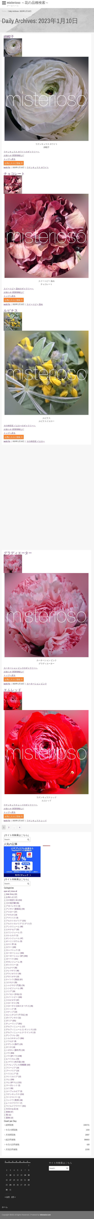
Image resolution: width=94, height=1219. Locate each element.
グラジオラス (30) (13, 973)
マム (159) (10, 1079)
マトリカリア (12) (13, 1076)
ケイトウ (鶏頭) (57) (14, 979)
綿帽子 (9, 36)
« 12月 (7, 1197)
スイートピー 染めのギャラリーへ (19, 288)
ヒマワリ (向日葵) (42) (15, 1061)
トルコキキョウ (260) (15, 1038)
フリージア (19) (12, 1067)
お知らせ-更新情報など (14, 155)
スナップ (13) (11, 1011)
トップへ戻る (9, 159)
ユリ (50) (9, 1088)
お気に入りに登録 (13, 163)
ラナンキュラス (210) (15, 1094)
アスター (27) (11, 911)
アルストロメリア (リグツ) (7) (19, 923)
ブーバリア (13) (12, 1070)
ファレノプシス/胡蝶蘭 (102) (18, 1064)
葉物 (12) (9, 1117)
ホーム (5, 1207)
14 (25, 1175)
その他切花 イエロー (36, 441)
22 (28, 1180)
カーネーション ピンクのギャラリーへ (20, 668)
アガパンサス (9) (13, 906)
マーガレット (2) (13, 1085)
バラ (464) (10, 1053)
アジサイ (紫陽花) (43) (15, 908)
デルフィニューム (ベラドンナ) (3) (20, 1032)
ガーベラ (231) (12, 958)
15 (28, 1175)
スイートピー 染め (35, 304)
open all (7, 891)
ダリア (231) (11, 1020)
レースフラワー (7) (14, 1103)
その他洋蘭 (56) (12, 903)
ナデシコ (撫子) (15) (14, 1044)
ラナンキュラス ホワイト (38, 167)
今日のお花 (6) (12, 1108)
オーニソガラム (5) (14, 941)
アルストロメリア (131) (16, 920)
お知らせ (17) (11, 897)
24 (10, 1184)
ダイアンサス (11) (13, 1017)
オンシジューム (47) (14, 938)
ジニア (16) (10, 991)
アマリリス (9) (12, 917)
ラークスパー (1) (13, 1097)
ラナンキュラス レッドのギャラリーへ (20, 805)
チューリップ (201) (14, 1023)
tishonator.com (45, 1214)
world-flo (7, 167)
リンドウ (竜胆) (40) (14, 1100)
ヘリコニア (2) (12, 1073)
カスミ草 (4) (11, 944)
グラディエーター (18, 553)
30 (6, 1189)
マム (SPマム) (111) (14, 1082)
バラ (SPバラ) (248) (14, 1056)
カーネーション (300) (15, 953)
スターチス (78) (12, 1003)
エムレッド (12, 690)
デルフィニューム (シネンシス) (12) (21, 1029)
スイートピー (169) (14, 997)
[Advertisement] (46, 497)
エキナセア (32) (12, 929)
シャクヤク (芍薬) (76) (15, 985)
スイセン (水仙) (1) (14, 994)
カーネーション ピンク (37, 683)
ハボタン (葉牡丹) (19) (15, 1050)
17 (10, 1180)
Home (4, 11)
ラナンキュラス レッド (37, 820)
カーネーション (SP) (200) (17, 956)
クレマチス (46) (12, 970)
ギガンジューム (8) (14, 961)
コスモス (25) (11, 982)
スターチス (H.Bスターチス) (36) (19, 1006)
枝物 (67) (9, 1111)
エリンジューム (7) (14, 932)
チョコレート (14, 173)
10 (10, 1175)
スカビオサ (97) (12, 1000)
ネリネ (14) (10, 1047)
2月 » (13, 1197)
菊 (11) (8, 1114)
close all (14, 891)
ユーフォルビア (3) (14, 1091)
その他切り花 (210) (14, 900)
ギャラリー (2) (12, 964)
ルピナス (11, 310)
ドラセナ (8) (11, 1041)
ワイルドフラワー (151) (16, 1106)
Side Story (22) (11, 894)
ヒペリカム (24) (12, 1058)
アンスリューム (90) (14, 926)
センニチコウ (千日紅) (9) (17, 1014)
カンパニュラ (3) (13, 950)
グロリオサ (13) (12, 976)
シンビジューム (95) (14, 988)
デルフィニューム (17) (15, 1026)
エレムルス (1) (12, 935)
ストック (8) (11, 1008)
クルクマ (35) (11, 967)
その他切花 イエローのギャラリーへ (19, 425)
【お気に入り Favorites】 (13, 7)
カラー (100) (11, 947)
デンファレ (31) (12, 1035)
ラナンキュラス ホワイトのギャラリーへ (21, 151)
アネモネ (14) (11, 914)
